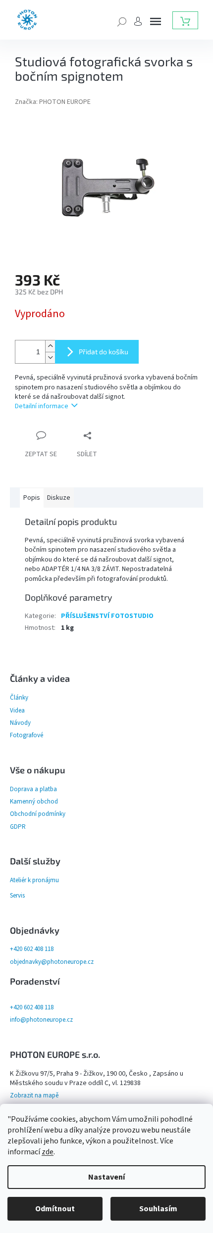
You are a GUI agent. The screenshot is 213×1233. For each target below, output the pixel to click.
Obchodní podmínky (37, 813)
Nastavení (106, 1177)
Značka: (53, 102)
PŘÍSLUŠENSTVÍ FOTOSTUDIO (107, 616)
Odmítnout (55, 1208)
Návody (20, 722)
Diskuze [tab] (58, 498)
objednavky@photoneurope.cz (52, 961)
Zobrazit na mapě (34, 1095)
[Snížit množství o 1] (50, 357)
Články (19, 697)
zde (47, 1151)
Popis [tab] (31, 498)
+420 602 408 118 (31, 949)
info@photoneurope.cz (41, 1019)
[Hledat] (122, 21)
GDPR (18, 826)
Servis (17, 895)
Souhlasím (158, 1208)
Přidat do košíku (103, 351)
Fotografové (26, 735)
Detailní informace (41, 406)
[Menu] (155, 21)
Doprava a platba (33, 789)
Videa (17, 710)
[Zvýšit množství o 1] (50, 346)
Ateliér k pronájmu (34, 880)
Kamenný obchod (34, 801)
